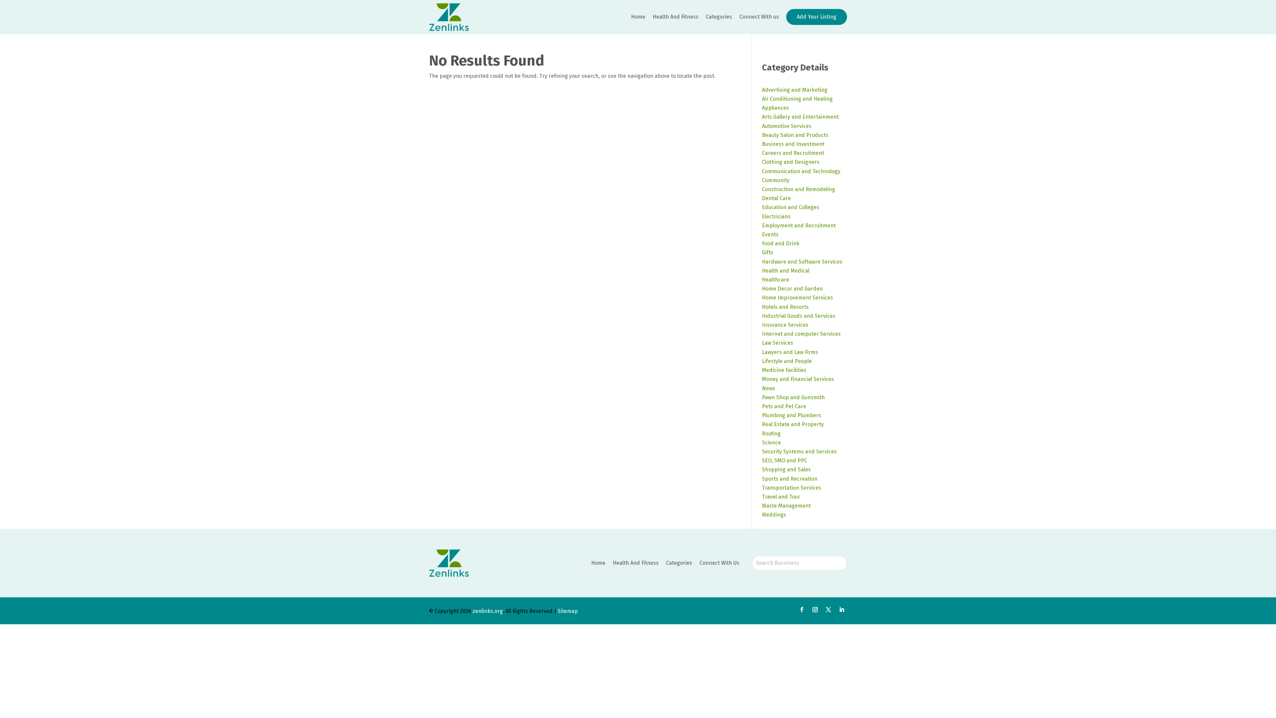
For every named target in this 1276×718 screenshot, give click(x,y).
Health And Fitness (675, 17)
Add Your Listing (816, 17)
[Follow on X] (828, 609)
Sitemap (568, 611)
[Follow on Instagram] (815, 609)
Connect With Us (719, 563)
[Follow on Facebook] (802, 609)
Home (638, 17)
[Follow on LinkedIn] (841, 609)
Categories (719, 17)
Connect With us (759, 17)
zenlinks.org (488, 611)
